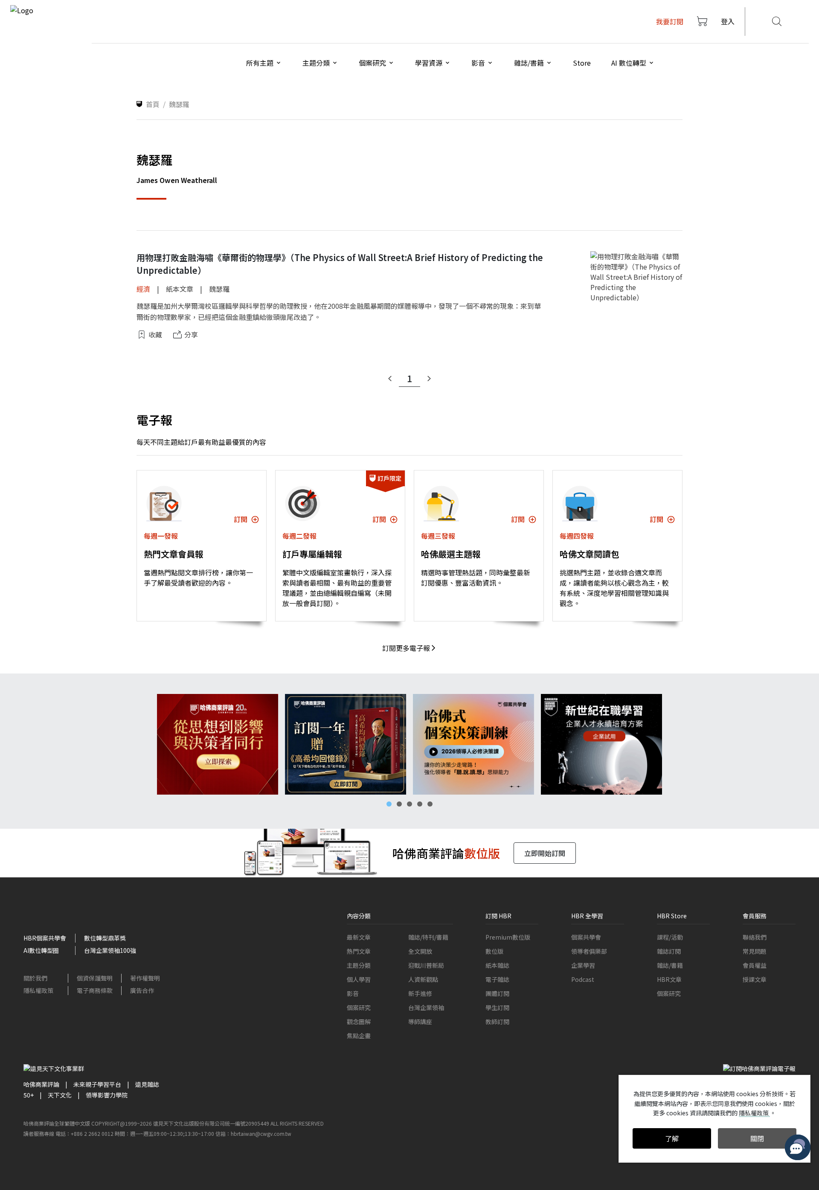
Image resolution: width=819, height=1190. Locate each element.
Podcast (582, 979)
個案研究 (359, 1007)
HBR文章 (669, 979)
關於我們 (35, 978)
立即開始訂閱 (544, 853)
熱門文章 (359, 951)
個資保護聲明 (95, 978)
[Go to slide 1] (389, 804)
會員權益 (755, 965)
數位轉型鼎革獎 (105, 938)
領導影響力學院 (107, 1095)
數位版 (494, 951)
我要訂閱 (669, 21)
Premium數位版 (507, 937)
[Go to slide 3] (409, 804)
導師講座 (420, 1021)
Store (582, 63)
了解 (672, 1138)
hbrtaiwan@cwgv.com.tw (261, 1133)
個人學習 (359, 979)
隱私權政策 (38, 990)
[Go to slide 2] (399, 804)
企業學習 (583, 965)
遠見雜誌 (147, 1084)
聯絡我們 (755, 937)
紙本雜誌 (497, 965)
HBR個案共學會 (44, 938)
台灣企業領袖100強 (110, 950)
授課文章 (755, 979)
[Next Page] (429, 379)
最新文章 (359, 937)
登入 (728, 21)
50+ (28, 1095)
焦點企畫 (359, 1035)
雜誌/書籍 (670, 965)
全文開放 (420, 951)
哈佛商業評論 (41, 1084)
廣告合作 (142, 990)
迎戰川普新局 (426, 965)
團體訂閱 (497, 993)
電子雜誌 (497, 979)
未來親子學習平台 (97, 1084)
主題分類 (359, 965)
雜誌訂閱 (669, 951)
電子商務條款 (95, 990)
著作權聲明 (145, 978)
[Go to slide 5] (430, 804)
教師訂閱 (497, 1021)
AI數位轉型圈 (41, 950)
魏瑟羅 (219, 289)
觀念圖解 (359, 1021)
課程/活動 (670, 937)
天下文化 (60, 1095)
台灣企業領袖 (426, 1007)
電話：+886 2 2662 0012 (84, 1133)
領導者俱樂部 (589, 951)
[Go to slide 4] (419, 804)
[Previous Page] (390, 379)
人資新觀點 (423, 979)
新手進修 (420, 993)
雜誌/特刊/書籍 (428, 937)
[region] (409, 744)
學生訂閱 (497, 1007)
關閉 (757, 1138)
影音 (353, 993)
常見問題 (755, 951)
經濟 (143, 289)
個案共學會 (586, 937)
